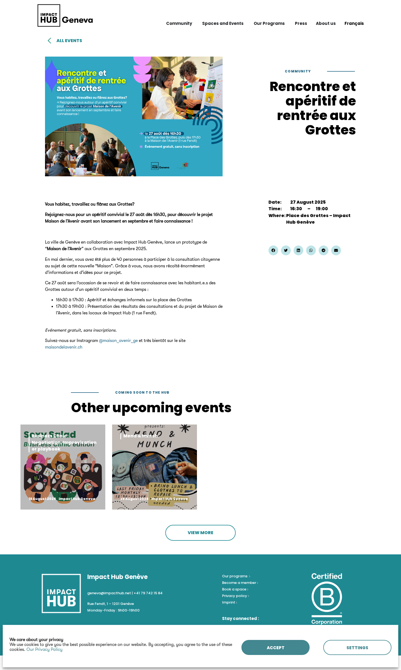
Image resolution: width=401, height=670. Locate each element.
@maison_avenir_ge (118, 340)
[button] (273, 250)
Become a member (239, 582)
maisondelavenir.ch (63, 347)
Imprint (228, 602)
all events (69, 40)
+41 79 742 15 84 (148, 593)
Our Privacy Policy (44, 649)
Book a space (234, 589)
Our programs (235, 576)
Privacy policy (235, 595)
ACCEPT (276, 648)
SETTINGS (357, 648)
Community (298, 71)
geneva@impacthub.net (109, 593)
